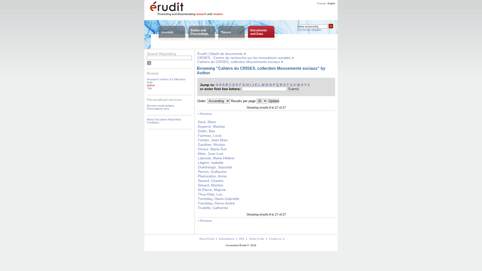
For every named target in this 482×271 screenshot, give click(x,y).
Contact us (275, 238)
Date (150, 82)
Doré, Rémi (207, 122)
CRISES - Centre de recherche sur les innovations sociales (244, 58)
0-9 (218, 85)
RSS (241, 238)
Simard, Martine (210, 185)
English (331, 3)
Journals (167, 32)
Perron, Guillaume (212, 172)
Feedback (153, 122)
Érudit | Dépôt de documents (220, 54)
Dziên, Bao (206, 131)
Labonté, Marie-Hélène (216, 158)
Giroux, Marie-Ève (212, 149)
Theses (225, 32)
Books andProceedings (200, 32)
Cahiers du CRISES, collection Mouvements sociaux (238, 62)
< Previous (204, 114)
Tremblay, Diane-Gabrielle (218, 199)
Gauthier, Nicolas (211, 145)
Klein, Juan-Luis (210, 154)
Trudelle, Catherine (213, 208)
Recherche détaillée (309, 29)
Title (149, 88)
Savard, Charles (210, 181)
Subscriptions (226, 238)
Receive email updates (160, 105)
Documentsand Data (258, 32)
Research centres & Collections (166, 79)
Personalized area (158, 108)
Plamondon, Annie (212, 176)
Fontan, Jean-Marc (213, 140)
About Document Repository (164, 119)
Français (321, 3)
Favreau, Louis (210, 135)
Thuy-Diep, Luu (210, 194)
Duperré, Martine (211, 126)
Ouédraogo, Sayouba (215, 167)
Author (151, 85)
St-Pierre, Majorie (212, 190)
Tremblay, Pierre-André (216, 203)
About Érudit (206, 238)
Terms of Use (256, 238)
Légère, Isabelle (210, 163)
